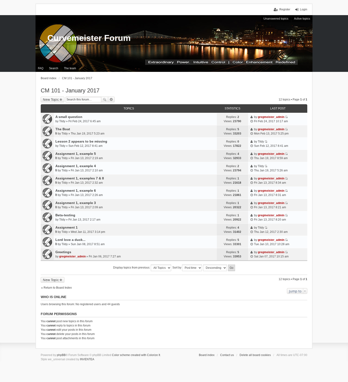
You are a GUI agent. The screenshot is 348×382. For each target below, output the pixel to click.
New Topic (51, 99)
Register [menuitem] (284, 9)
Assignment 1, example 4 (75, 166)
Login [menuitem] (303, 9)
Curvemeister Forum (89, 38)
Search (104, 99)
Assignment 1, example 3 (75, 203)
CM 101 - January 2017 (70, 90)
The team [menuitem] (70, 68)
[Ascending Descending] (215, 268)
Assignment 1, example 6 (75, 190)
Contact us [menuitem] (227, 355)
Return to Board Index (58, 287)
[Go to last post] (286, 117)
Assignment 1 (66, 227)
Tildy (62, 121)
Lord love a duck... (70, 240)
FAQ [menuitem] (40, 68)
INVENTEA (87, 359)
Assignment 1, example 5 (75, 154)
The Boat (62, 129)
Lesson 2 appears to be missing (81, 141)
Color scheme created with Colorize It (136, 355)
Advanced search (111, 99)
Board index (206, 355)
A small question (68, 117)
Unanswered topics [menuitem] (275, 18)
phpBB (61, 355)
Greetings (63, 252)
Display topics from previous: (132, 267)
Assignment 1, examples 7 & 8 (79, 178)
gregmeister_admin (271, 117)
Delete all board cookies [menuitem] (255, 355)
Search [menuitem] (53, 68)
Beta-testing (65, 215)
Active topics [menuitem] (302, 18)
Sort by (177, 267)
